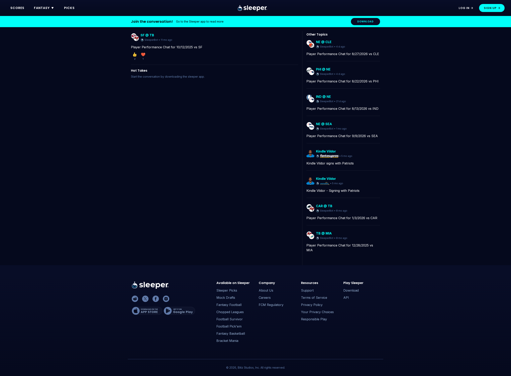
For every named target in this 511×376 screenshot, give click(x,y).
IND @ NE (323, 97)
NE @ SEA (324, 124)
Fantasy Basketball (230, 333)
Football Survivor (229, 319)
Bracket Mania (227, 341)
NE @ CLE (324, 42)
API (346, 298)
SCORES (17, 8)
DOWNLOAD (365, 21)
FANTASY (42, 8)
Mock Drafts (225, 298)
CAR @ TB (324, 206)
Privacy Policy (312, 305)
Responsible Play (314, 319)
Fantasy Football (229, 305)
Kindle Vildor (326, 151)
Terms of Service (314, 298)
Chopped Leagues (230, 312)
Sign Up (490, 8)
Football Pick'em (229, 326)
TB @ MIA (324, 233)
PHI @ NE (323, 69)
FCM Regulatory (271, 305)
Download (351, 290)
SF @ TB (147, 35)
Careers (265, 298)
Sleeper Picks (226, 290)
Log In (464, 8)
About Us (266, 290)
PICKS (69, 8)
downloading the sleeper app (184, 76)
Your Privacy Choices (317, 312)
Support (307, 290)
